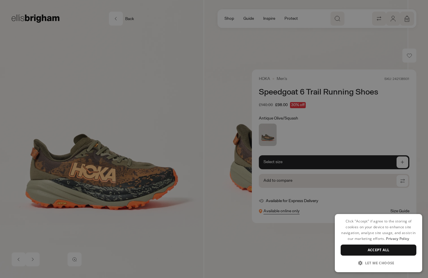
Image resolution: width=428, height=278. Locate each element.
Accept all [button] (379, 249)
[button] (378, 262)
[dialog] (378, 243)
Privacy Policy (397, 238)
